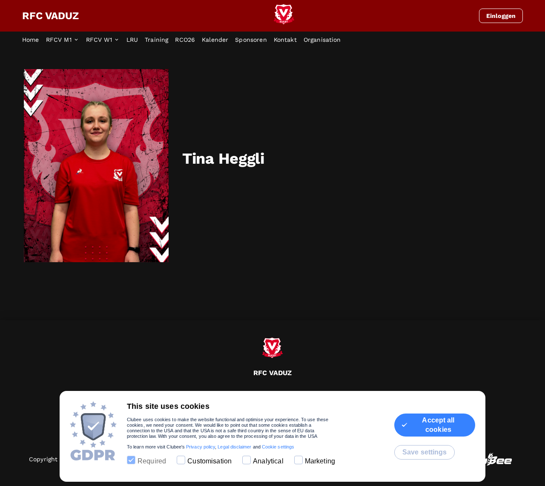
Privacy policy (200, 446)
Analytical (268, 461)
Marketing (320, 461)
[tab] (34, 40)
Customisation (209, 461)
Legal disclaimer (234, 446)
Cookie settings (278, 446)
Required (152, 461)
